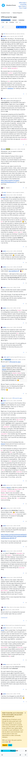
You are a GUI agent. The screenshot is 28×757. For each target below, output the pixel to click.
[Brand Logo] (3, 5)
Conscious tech (4, 617)
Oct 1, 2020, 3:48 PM (15, 400)
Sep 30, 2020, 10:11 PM (16, 36)
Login (10, 745)
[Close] (25, 713)
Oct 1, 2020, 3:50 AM (15, 327)
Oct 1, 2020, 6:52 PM (15, 627)
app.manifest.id (13, 271)
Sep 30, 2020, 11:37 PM (16, 98)
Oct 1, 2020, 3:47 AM (15, 308)
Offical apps (22, 2)
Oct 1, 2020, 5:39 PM (15, 485)
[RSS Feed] (20, 22)
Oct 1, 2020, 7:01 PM (15, 693)
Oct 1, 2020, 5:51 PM (15, 525)
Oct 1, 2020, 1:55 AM (15, 195)
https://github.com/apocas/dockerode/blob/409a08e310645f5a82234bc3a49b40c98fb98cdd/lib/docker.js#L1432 (14, 536)
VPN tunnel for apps (15, 362)
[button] (2, 754)
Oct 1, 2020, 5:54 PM (15, 551)
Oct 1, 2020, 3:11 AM (15, 287)
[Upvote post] (23, 94)
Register (5, 745)
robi (4, 33)
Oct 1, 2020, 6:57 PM (15, 664)
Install (25, 8)
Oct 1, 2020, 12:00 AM (20, 149)
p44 (4, 359)
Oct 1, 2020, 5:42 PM (15, 508)
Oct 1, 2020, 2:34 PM (20, 359)
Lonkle (4, 36)
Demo (24, 6)
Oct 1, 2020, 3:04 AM (15, 267)
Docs (20, 8)
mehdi (4, 149)
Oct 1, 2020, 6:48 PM (14, 609)
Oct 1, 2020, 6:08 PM (15, 577)
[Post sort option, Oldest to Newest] (3, 27)
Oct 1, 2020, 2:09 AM (15, 251)
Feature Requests (6, 20)
